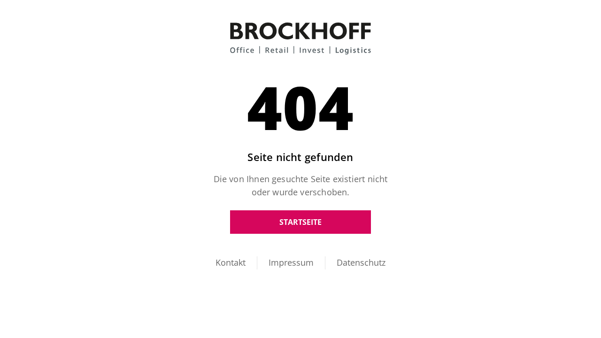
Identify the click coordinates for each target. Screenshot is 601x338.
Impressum (291, 262)
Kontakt (231, 262)
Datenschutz (361, 262)
